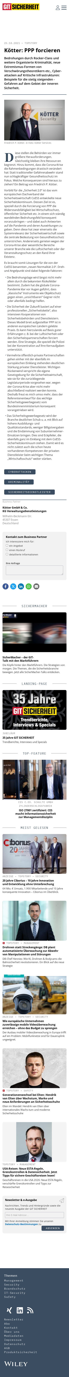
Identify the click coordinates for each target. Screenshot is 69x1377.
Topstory (31, 43)
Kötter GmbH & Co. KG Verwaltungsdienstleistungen (25, 509)
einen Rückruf (17, 550)
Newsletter (14, 1319)
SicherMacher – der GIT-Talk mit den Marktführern (21, 659)
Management (32, 943)
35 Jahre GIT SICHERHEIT (18, 738)
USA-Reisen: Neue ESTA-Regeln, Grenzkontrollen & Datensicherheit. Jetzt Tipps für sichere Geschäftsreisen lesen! (30, 1172)
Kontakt (11, 1327)
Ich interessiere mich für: (20, 541)
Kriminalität (18, 481)
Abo (7, 1323)
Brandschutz (15, 1288)
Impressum (13, 1339)
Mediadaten (14, 1335)
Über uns (12, 1331)
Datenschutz (15, 1344)
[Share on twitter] (13, 586)
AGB (7, 1348)
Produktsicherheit (20, 1352)
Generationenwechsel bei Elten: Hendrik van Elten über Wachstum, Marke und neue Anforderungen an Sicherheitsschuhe (31, 1098)
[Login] (58, 7)
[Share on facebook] (6, 586)
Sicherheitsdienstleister (29, 492)
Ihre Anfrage (13, 563)
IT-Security (15, 1292)
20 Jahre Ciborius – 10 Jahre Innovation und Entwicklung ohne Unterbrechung (28, 882)
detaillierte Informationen (23, 554)
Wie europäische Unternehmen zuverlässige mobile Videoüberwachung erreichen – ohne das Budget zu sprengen (30, 1024)
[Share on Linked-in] (21, 586)
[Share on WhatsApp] (29, 586)
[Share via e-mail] (36, 586)
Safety (28, 1090)
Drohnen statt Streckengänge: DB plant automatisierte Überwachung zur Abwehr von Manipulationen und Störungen (30, 950)
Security (42, 876)
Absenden (53, 1228)
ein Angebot (16, 545)
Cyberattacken (19, 471)
